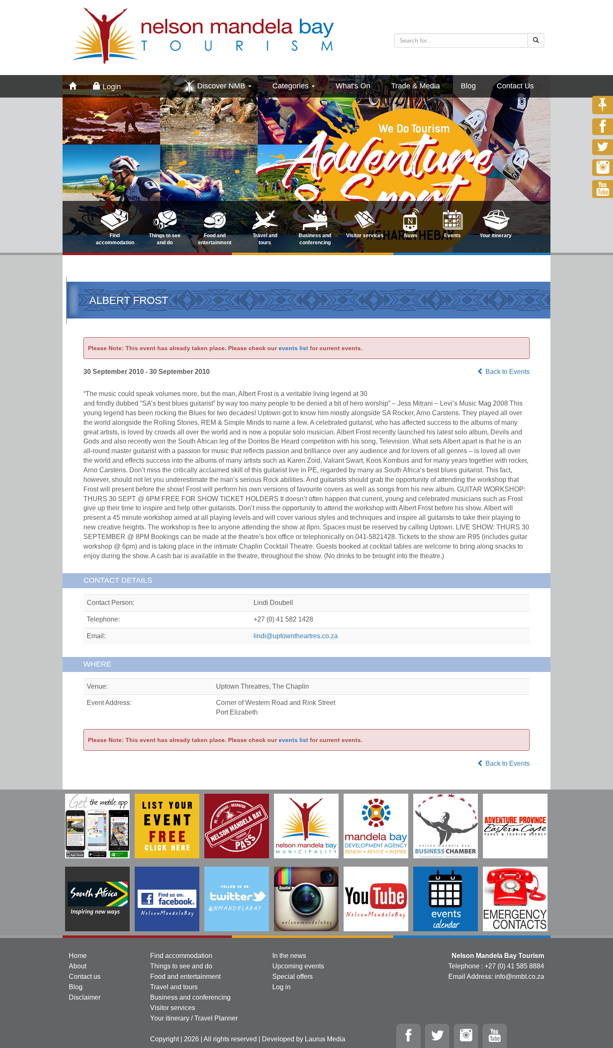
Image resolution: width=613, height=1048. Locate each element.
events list (293, 348)
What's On (353, 86)
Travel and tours (174, 986)
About (77, 966)
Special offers (292, 976)
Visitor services (172, 1007)
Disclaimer (84, 997)
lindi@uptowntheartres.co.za (296, 635)
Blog (468, 86)
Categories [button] (291, 86)
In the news (289, 955)
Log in (281, 986)
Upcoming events (298, 966)
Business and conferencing (190, 997)
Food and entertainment (185, 976)
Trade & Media (415, 86)
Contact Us (515, 86)
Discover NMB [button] (222, 86)
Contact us (84, 976)
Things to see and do (181, 966)
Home (78, 955)
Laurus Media (325, 1039)
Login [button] (110, 87)
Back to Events (507, 371)
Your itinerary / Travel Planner (194, 1018)
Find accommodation (181, 955)
